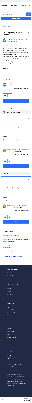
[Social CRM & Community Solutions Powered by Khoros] (27, 399)
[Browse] (29, 5)
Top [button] (2, 399)
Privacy (9, 367)
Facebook (10, 331)
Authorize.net (17, 364)
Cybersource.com (12, 307)
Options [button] (30, 26)
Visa (8, 364)
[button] (5, 95)
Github (9, 334)
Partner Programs (7, 26)
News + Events (11, 312)
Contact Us (10, 310)
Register (9, 272)
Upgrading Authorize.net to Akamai (12, 256)
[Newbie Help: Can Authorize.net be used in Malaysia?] (19, 108)
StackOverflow (11, 337)
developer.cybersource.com (24, 1)
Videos (9, 291)
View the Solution (12, 41)
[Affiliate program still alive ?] (22, 108)
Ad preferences (11, 370)
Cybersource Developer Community (4, 5)
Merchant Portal (12, 275)
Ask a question (16, 18)
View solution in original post (13, 139)
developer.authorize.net (10, 1)
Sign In (26, 5)
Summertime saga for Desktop (11, 235)
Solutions (10, 294)
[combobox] (16, 14)
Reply (16, 101)
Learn (9, 288)
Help (23, 5)
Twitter (9, 328)
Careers (9, 315)
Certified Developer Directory (18, 129)
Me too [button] (8, 79)
